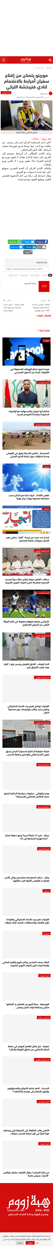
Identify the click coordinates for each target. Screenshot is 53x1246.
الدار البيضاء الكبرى (42, 424)
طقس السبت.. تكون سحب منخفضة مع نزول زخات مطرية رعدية (13, 307)
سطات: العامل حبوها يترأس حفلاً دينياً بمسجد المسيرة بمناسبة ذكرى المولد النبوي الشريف (27, 581)
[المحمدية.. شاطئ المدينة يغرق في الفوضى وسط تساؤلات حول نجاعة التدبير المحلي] (26, 436)
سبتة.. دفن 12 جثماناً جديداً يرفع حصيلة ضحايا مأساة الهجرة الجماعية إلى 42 (27, 837)
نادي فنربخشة (13, 275)
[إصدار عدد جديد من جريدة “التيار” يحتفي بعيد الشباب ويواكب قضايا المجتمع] (26, 520)
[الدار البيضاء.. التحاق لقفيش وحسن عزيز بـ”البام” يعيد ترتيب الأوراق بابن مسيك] (26, 646)
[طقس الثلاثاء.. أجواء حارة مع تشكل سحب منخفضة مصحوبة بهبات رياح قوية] (26, 478)
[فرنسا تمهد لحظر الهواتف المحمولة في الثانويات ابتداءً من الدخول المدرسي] (26, 351)
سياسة (46, 933)
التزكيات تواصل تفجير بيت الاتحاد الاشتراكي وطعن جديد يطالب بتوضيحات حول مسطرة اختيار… (28, 709)
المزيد (20, 1242)
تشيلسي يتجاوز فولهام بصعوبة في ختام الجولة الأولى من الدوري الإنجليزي (26, 623)
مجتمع (46, 466)
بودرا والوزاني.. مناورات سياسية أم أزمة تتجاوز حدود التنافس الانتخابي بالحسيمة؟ (26, 795)
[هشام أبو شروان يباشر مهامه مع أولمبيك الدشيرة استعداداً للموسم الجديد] (26, 393)
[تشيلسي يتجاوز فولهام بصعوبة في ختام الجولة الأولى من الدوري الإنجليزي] (26, 604)
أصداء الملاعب (5, 92)
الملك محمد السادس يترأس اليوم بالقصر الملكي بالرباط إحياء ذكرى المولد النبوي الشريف (25, 963)
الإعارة (44, 275)
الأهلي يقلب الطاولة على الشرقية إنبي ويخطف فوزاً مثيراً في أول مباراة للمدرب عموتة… (26, 1132)
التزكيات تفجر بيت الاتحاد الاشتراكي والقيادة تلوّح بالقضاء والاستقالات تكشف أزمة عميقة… (26, 921)
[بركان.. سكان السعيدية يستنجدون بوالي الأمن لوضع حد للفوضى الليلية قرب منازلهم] (26, 860)
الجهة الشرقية (43, 848)
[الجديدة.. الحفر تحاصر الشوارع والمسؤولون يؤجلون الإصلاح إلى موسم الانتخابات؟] (26, 1071)
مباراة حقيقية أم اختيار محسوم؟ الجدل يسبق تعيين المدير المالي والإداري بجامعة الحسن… (27, 753)
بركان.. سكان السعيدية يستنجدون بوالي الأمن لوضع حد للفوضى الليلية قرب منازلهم (27, 879)
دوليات (46, 340)
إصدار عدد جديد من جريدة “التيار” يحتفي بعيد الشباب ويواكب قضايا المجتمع (27, 539)
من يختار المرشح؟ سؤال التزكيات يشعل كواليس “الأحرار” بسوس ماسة (26, 1174)
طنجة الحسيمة (43, 764)
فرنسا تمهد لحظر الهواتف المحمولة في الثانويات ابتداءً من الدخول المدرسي (29, 370)
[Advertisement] (26, 28)
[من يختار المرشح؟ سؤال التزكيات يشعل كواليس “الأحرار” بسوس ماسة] (26, 1155)
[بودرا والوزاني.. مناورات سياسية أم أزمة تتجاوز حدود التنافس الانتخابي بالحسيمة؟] (26, 776)
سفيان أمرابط (35, 275)
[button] (41, 242)
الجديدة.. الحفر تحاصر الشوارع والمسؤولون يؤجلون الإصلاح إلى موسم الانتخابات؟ (28, 1090)
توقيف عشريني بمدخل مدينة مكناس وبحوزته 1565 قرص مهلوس (41, 307)
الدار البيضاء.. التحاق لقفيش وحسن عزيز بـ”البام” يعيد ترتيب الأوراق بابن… (26, 665)
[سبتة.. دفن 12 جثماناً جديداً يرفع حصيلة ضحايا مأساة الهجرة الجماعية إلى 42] (26, 818)
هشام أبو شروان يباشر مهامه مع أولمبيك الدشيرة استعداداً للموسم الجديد (29, 412)
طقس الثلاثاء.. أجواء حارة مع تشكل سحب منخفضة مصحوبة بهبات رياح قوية (29, 497)
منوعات (46, 508)
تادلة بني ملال (43, 1017)
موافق (30, 1242)
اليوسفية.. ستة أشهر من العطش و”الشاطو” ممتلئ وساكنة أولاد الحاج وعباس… (27, 1005)
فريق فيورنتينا (24, 275)
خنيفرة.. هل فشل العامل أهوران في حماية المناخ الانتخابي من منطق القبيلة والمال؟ (28, 1048)
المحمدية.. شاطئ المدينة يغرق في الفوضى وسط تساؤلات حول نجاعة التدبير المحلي (27, 454)
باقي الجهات (44, 975)
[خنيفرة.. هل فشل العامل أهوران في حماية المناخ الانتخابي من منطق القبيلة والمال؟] (26, 1029)
